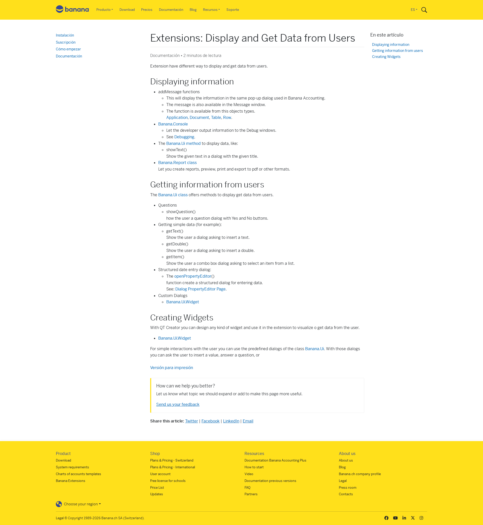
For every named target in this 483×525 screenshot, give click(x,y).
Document (199, 117)
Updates (156, 494)
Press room (347, 487)
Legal (343, 481)
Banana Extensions (70, 481)
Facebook (211, 421)
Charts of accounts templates (78, 474)
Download (127, 10)
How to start (254, 467)
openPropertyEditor (192, 276)
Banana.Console (173, 124)
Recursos (210, 10)
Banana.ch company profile (360, 474)
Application (177, 117)
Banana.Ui (314, 348)
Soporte (232, 10)
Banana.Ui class (173, 195)
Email (248, 421)
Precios (146, 10)
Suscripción (65, 42)
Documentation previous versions (270, 481)
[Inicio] (72, 10)
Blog (193, 10)
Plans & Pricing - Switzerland (171, 460)
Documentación (171, 10)
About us (346, 460)
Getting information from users (397, 51)
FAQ (248, 487)
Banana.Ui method (183, 143)
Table (216, 117)
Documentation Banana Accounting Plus (275, 460)
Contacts (346, 494)
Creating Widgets (386, 57)
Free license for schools (168, 481)
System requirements (72, 467)
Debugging (184, 137)
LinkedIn (231, 421)
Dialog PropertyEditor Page (200, 289)
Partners (251, 494)
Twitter (191, 421)
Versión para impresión (171, 367)
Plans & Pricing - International (172, 467)
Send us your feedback (177, 404)
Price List (157, 487)
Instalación (65, 35)
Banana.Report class (177, 162)
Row (227, 117)
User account (160, 474)
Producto (103, 10)
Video (249, 474)
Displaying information (390, 45)
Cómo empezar (68, 49)
